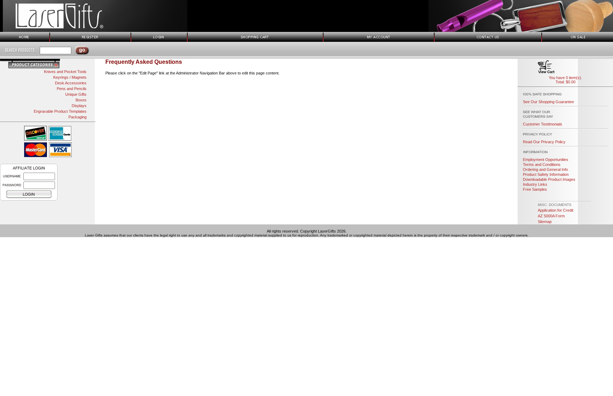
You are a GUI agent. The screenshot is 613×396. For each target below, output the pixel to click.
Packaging (77, 117)
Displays (79, 106)
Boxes (81, 100)
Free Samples (535, 189)
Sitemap (545, 221)
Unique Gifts (76, 94)
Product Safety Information (546, 174)
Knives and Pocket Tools (65, 71)
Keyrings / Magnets (70, 77)
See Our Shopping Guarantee (548, 102)
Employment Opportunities (545, 159)
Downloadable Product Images (549, 179)
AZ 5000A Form (551, 216)
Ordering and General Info (545, 169)
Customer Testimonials (542, 124)
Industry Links (535, 184)
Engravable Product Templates (60, 111)
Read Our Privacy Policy (544, 142)
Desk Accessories (71, 83)
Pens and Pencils (72, 89)
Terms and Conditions (541, 164)
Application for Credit (555, 210)
